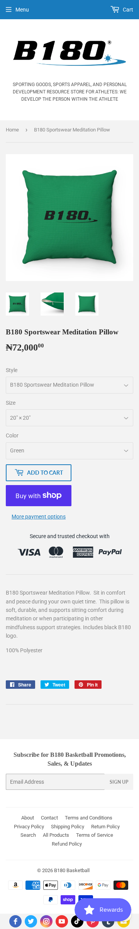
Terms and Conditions (88, 818)
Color (12, 435)
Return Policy (105, 826)
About (27, 818)
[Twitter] (31, 921)
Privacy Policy (29, 826)
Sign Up (119, 782)
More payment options (39, 517)
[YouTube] (62, 921)
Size (10, 403)
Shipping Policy (67, 826)
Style (11, 370)
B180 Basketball (72, 870)
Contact (49, 818)
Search (28, 835)
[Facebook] (15, 921)
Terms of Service (94, 835)
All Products (56, 835)
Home (12, 130)
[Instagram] (46, 921)
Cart (127, 10)
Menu (22, 10)
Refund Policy (67, 844)
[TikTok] (77, 921)
